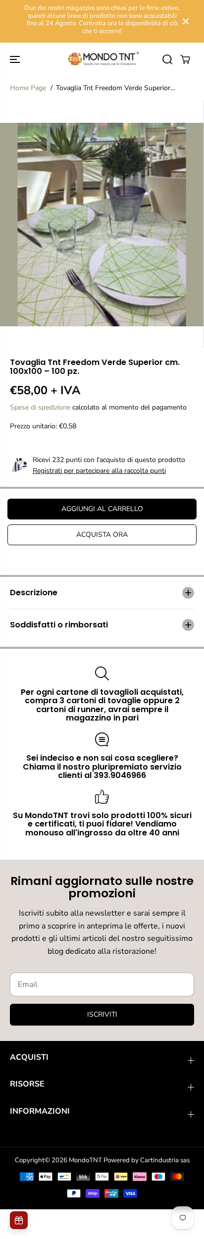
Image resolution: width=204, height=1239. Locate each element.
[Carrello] (185, 59)
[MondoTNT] (102, 59)
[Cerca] (167, 59)
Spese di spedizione (40, 407)
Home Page (28, 88)
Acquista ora (102, 534)
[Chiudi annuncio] (185, 21)
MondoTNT (85, 1160)
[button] (16, 59)
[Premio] (19, 1220)
